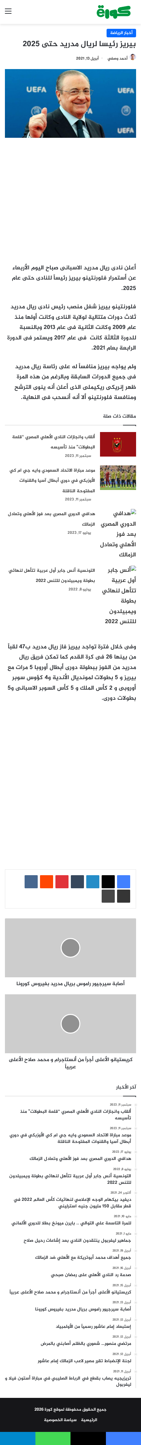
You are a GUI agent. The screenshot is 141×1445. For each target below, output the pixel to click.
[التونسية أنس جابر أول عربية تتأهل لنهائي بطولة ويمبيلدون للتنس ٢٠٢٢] (118, 596)
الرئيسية (89, 1420)
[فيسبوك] (123, 881)
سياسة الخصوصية (60, 1420)
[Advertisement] (70, 196)
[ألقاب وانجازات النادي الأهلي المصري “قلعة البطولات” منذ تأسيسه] (118, 444)
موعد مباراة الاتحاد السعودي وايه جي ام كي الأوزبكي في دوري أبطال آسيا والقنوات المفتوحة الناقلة (52, 481)
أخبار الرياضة (121, 33)
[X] (108, 881)
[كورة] (113, 12)
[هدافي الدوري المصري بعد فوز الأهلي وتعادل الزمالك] (118, 535)
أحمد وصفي (118, 58)
